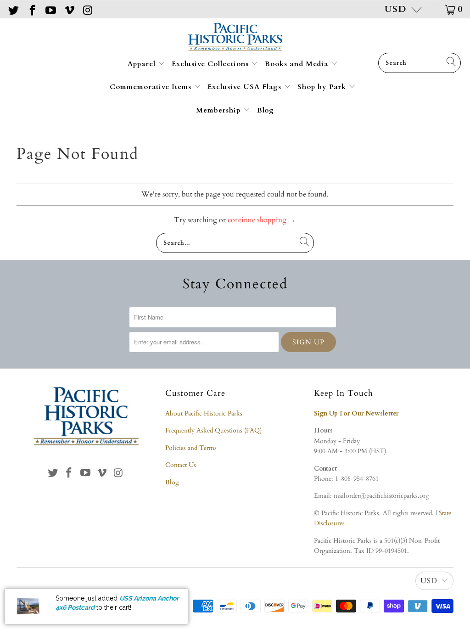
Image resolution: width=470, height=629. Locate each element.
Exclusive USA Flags (245, 86)
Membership (219, 110)
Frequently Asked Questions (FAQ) (213, 430)
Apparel (143, 63)
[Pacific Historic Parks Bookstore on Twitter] (13, 9)
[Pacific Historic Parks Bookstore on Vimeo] (68, 9)
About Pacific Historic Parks (203, 413)
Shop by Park (322, 86)
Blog (265, 110)
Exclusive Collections (211, 63)
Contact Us (180, 465)
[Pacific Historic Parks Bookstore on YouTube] (50, 9)
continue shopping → (262, 220)
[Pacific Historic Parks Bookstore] (235, 38)
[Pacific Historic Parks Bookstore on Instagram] (87, 9)
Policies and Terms (191, 448)
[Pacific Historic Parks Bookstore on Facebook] (31, 9)
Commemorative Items (152, 86)
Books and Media (297, 63)
